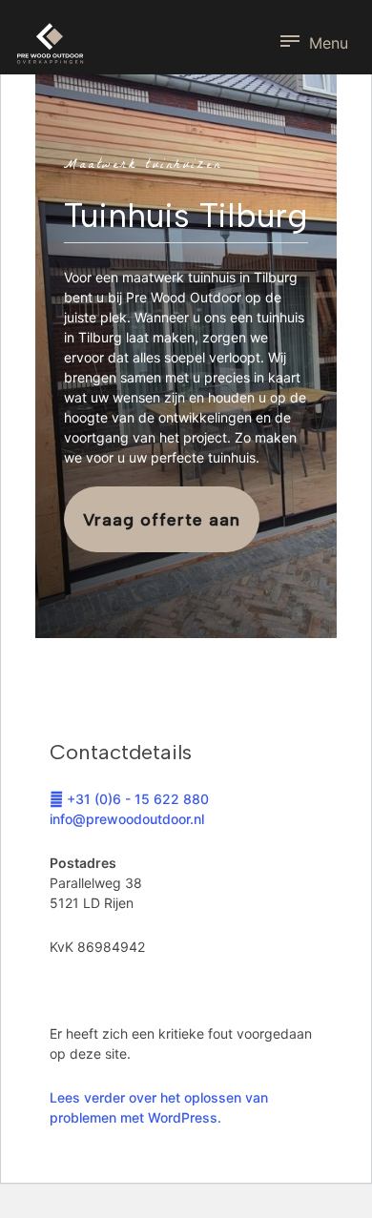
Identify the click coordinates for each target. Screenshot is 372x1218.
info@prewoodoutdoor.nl (127, 819)
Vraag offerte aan (161, 519)
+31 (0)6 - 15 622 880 (136, 799)
